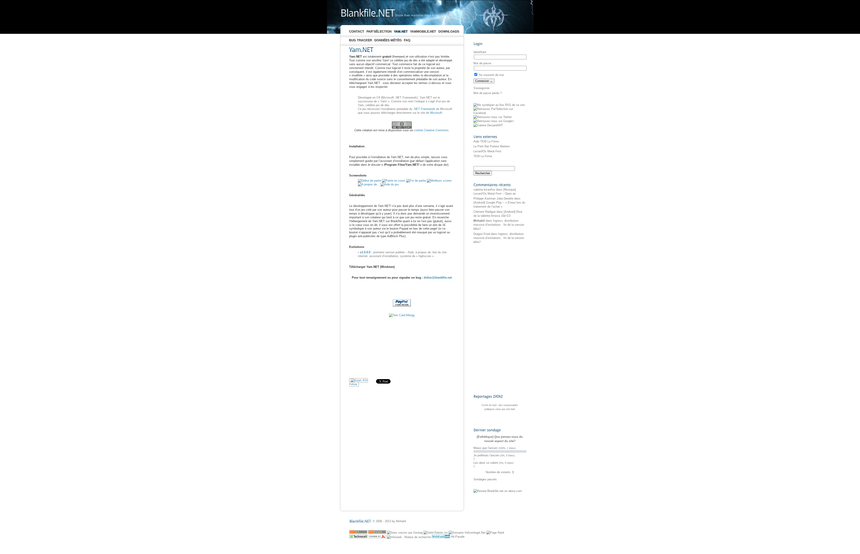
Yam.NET (401, 31)
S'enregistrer (481, 88)
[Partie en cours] (393, 180)
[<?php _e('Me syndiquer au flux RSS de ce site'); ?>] (499, 105)
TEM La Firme (482, 156)
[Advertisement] (401, 348)
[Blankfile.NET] (367, 12)
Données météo (388, 40)
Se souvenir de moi (491, 75)
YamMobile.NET (423, 31)
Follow (353, 384)
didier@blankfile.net (438, 277)
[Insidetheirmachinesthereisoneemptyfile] (424, 15)
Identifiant (479, 52)
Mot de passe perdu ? (487, 93)
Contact (356, 31)
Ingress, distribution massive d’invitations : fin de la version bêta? (498, 224)
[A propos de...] (369, 184)
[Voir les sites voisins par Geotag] (405, 532)
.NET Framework (424, 109)
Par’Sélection (379, 31)
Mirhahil (479, 220)
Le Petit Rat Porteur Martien (491, 146)
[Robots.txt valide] (436, 532)
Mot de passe (482, 63)
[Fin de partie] (416, 180)
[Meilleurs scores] (439, 180)
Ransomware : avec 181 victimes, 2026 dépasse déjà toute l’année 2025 (499, 411)
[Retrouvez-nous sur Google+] (493, 121)
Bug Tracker (360, 40)
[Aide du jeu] (390, 184)
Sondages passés (485, 479)
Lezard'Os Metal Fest (487, 151)
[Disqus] (401, 447)
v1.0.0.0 (365, 252)
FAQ (407, 40)
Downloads (449, 31)
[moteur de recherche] (409, 537)
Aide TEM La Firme (486, 141)
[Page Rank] (495, 532)
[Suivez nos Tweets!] (492, 117)
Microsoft (436, 112)
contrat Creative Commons (431, 130)
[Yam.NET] (401, 50)
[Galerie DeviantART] (488, 125)
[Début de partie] (369, 180)
